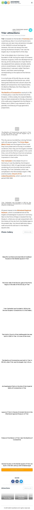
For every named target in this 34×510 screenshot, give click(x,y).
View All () (27, 232)
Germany (18, 35)
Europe (23, 35)
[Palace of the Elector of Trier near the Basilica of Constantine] (17, 426)
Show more (17, 469)
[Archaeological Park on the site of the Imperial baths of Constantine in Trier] (17, 374)
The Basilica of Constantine (11, 92)
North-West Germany (8, 35)
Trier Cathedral (6, 161)
